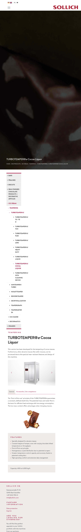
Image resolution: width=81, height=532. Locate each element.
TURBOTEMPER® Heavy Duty (18, 250)
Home (8, 164)
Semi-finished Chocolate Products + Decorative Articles (13, 194)
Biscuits (11, 185)
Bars (10, 175)
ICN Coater (14, 317)
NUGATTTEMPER (16, 292)
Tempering (32, 164)
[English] (11, 2)
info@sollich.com (12, 498)
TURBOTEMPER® (42, 164)
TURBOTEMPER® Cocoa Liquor (58, 164)
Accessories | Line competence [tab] (26, 392)
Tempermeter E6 (16, 311)
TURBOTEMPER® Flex (18, 235)
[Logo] (65, 7)
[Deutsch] (8, 2)
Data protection (11, 508)
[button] (11, 373)
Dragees (11, 326)
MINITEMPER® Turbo (16, 286)
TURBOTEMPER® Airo (18, 242)
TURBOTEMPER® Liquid (18, 258)
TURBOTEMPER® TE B (18, 228)
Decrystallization (16, 301)
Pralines (11, 180)
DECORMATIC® (15, 321)
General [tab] (11, 392)
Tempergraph (16, 305)
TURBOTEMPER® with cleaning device (18, 276)
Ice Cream (25, 164)
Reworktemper (16, 296)
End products (15, 164)
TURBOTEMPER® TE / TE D (18, 220)
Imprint (8, 511)
